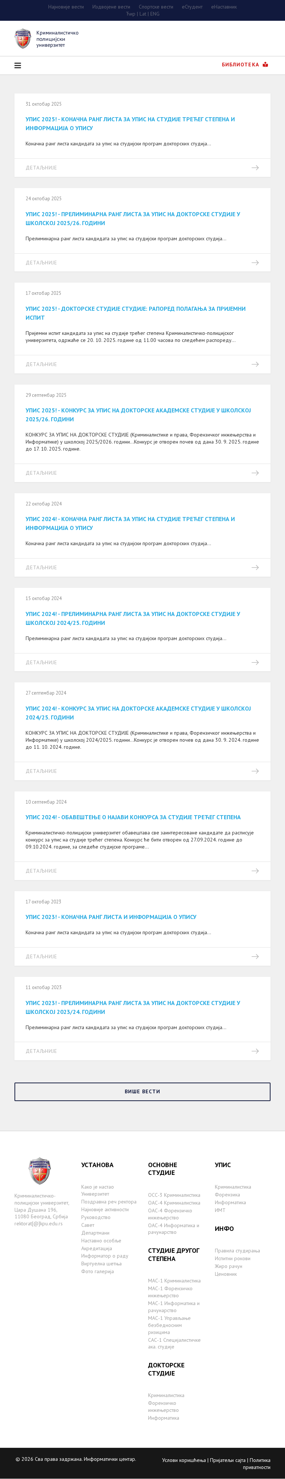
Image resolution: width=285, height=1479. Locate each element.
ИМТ (220, 1210)
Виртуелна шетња (101, 1263)
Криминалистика (166, 1395)
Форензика (227, 1194)
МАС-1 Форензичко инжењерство (170, 1292)
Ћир (130, 13)
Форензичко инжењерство (163, 1406)
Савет (87, 1225)
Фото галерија (97, 1271)
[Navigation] (17, 65)
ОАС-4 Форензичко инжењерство (170, 1214)
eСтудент (192, 6)
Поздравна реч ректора (109, 1201)
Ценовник (226, 1274)
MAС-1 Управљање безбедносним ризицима (169, 1325)
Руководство (96, 1217)
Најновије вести (66, 6)
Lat (143, 13)
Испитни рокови (232, 1258)
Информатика (163, 1417)
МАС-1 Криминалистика (174, 1280)
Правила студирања (237, 1250)
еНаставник (224, 6)
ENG (155, 13)
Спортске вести (156, 6)
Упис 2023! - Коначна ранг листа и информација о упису (111, 916)
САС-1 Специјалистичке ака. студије (174, 1343)
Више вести (143, 1091)
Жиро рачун (228, 1266)
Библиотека (241, 64)
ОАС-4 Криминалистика (174, 1202)
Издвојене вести (111, 6)
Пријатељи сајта (228, 1460)
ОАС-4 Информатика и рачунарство (173, 1229)
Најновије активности (105, 1209)
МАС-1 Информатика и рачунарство (174, 1307)
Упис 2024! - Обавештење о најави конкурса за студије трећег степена (133, 817)
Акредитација (96, 1248)
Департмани (95, 1232)
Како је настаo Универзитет (97, 1190)
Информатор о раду (104, 1255)
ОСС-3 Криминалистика (174, 1195)
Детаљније (41, 167)
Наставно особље (101, 1240)
